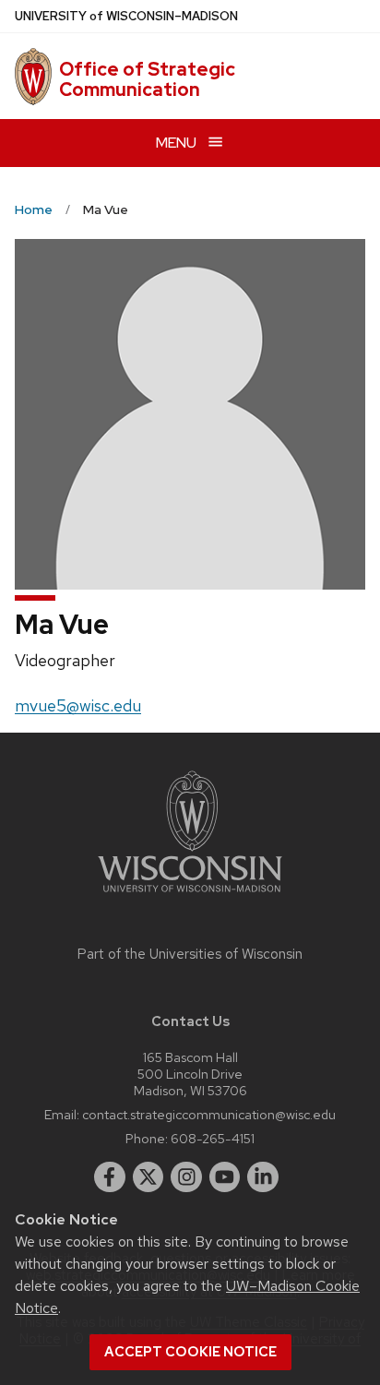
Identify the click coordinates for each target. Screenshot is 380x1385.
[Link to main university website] (190, 895)
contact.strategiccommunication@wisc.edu (209, 1114)
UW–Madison (126, 16)
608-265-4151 (213, 1138)
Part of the (190, 954)
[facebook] (109, 1177)
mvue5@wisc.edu (78, 705)
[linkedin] (263, 1177)
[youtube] (225, 1177)
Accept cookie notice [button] (190, 1352)
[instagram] (186, 1177)
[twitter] (148, 1177)
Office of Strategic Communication (147, 79)
